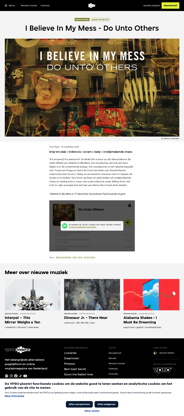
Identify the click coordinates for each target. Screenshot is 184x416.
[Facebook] (16, 376)
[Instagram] (11, 376)
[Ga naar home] (92, 5)
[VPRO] (162, 370)
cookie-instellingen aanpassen (82, 227)
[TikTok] (20, 376)
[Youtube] (25, 376)
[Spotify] (6, 376)
